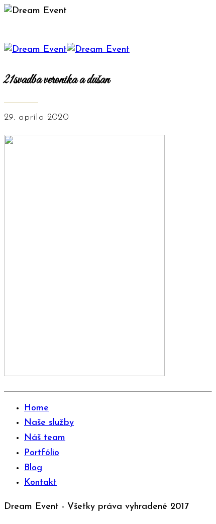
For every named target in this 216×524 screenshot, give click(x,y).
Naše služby (49, 422)
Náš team (44, 438)
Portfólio (41, 453)
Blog (33, 468)
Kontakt (40, 482)
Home (36, 408)
